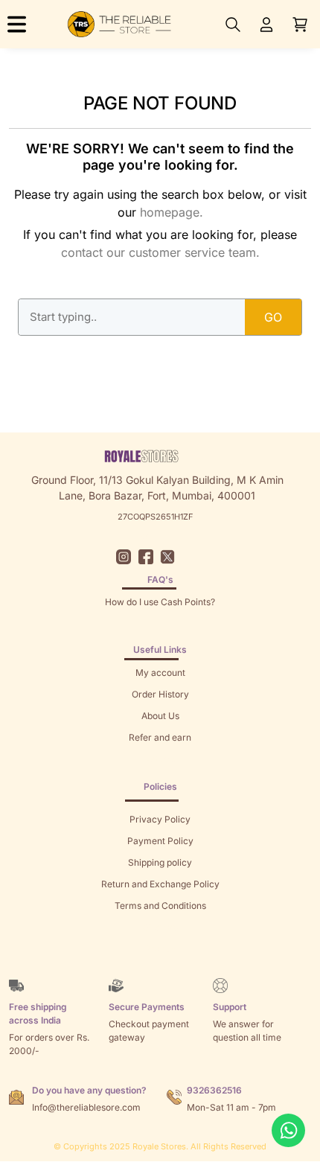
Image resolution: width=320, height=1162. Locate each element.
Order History (160, 694)
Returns (160, 758)
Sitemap (160, 927)
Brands (160, 948)
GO (273, 317)
